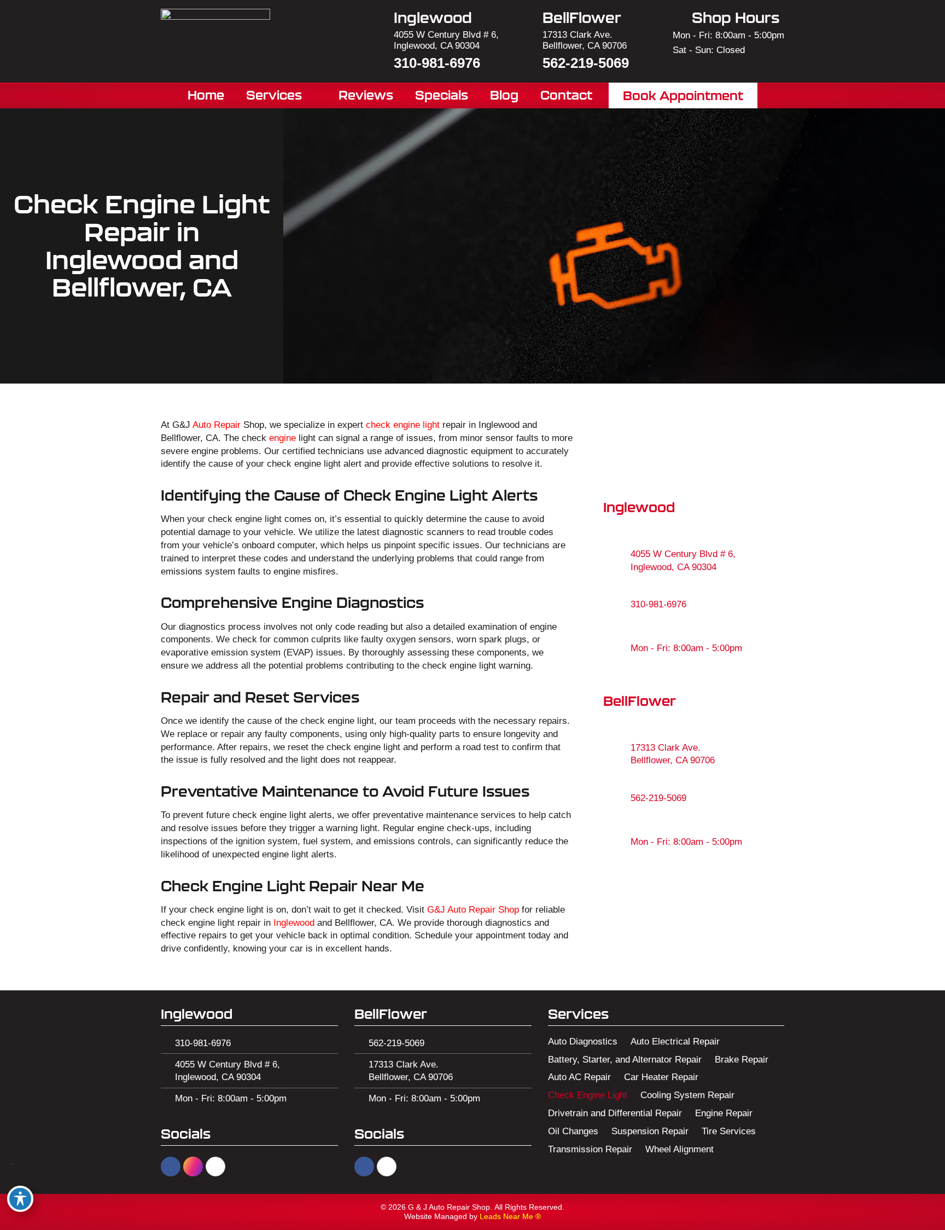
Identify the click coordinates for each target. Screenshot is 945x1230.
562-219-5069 (585, 63)
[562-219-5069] (617, 797)
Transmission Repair (590, 1149)
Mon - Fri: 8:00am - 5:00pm (728, 35)
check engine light (403, 425)
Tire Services (729, 1131)
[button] (683, 95)
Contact (566, 95)
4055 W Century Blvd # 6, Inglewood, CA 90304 (446, 40)
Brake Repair (741, 1059)
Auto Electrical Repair (675, 1041)
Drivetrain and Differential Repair (615, 1113)
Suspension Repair (650, 1131)
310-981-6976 (437, 63)
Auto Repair (216, 425)
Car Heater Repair (661, 1077)
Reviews (366, 95)
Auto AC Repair (579, 1077)
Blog (504, 95)
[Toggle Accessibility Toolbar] (20, 1199)
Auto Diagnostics (582, 1041)
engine (282, 438)
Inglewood (293, 923)
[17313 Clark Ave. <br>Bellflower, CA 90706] (617, 754)
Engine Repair (723, 1113)
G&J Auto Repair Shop (473, 909)
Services (274, 95)
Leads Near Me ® (510, 1216)
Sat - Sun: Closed (709, 50)
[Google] (215, 1166)
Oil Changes (573, 1131)
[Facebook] (170, 1166)
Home (206, 95)
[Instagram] (193, 1166)
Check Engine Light (587, 1095)
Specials (441, 95)
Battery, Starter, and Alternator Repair (625, 1059)
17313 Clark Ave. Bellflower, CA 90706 (584, 40)
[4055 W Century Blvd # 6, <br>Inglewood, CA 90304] (617, 561)
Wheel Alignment (679, 1149)
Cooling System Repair (687, 1095)
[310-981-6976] (617, 604)
